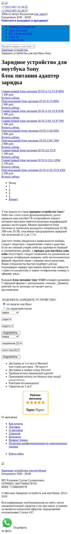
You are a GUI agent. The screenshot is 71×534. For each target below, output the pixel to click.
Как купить (16, 423)
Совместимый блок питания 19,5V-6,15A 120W (30, 160)
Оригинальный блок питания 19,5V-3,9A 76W (30, 140)
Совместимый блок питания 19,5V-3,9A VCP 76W (32, 120)
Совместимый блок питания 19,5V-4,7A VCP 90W (32, 91)
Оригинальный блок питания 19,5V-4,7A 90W (30, 101)
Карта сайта (16, 453)
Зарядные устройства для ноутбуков (23, 470)
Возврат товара (18, 440)
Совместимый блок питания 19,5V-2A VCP (28, 150)
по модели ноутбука (18, 304)
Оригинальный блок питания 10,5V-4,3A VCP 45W (33, 170)
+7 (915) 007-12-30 (12, 7)
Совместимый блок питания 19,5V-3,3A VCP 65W (32, 111)
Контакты (15, 436)
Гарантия (14, 433)
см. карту (40, 14)
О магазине (16, 430)
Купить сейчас (10, 97)
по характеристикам (19, 308)
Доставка (14, 426)
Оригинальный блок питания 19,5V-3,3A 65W (30, 130)
